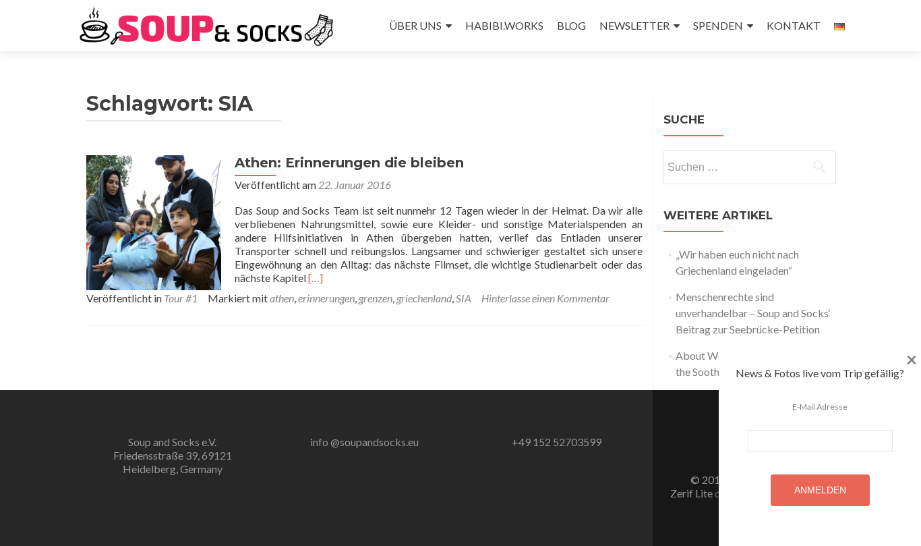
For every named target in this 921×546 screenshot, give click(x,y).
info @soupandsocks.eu (364, 441)
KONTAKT (794, 25)
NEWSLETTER (634, 25)
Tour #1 (181, 298)
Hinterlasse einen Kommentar (545, 298)
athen (282, 298)
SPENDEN (718, 25)
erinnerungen (326, 298)
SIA (463, 298)
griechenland (424, 298)
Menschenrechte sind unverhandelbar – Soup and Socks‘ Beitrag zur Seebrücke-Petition (753, 312)
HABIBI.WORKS (504, 25)
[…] (315, 277)
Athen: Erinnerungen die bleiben (349, 163)
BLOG (571, 25)
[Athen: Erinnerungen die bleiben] (153, 221)
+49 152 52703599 (556, 441)
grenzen (375, 298)
